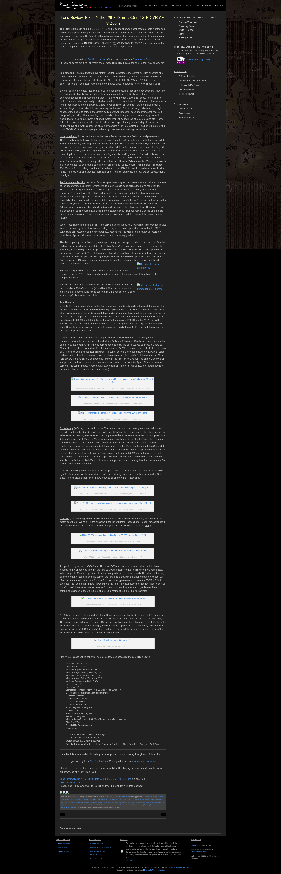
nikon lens (161, 802)
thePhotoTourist (125, 797)
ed (106, 799)
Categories (158, 5)
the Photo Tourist (126, 805)
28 (143, 797)
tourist (152, 805)
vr (160, 805)
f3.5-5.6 (127, 799)
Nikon (133, 802)
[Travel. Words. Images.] (86, 8)
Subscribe (174, 5)
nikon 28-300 (140, 802)
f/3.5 (117, 799)
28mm (161, 797)
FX (132, 799)
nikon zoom (74, 805)
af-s (72, 799)
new (152, 799)
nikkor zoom (126, 802)
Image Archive (201, 5)
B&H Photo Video (186, 117)
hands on (138, 799)
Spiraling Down (186, 25)
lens (148, 799)
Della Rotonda (186, 29)
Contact (189, 5)
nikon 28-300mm (151, 802)
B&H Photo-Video (97, 59)
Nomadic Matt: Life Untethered (192, 80)
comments (77, 799)
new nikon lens (70, 802)
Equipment (111, 799)
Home (145, 5)
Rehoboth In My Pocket (189, 84)
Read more (129, 861)
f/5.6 (121, 799)
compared (92, 799)
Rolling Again (186, 37)
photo (86, 805)
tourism (146, 805)
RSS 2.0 (114, 807)
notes (81, 805)
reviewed (116, 805)
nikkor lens (107, 802)
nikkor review (116, 802)
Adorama (137, 59)
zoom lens (69, 807)
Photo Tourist (93, 805)
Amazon (150, 59)
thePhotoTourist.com (70, 782)
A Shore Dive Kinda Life (189, 75)
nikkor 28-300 (85, 802)
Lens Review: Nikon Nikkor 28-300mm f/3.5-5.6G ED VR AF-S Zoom (95, 778)
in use (144, 799)
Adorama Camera (187, 108)
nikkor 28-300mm (97, 802)
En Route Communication (154, 869)
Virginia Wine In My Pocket (198, 59)
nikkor (78, 802)
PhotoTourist (103, 805)
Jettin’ (182, 33)
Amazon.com (184, 112)
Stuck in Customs (186, 89)
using (157, 805)
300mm (67, 799)
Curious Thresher (188, 22)
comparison (101, 799)
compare (85, 799)
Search (217, 5)
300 (62, 799)
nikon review (65, 805)
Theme (193, 845)
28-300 (147, 797)
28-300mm (154, 797)
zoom (63, 807)
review (110, 805)
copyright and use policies (178, 867)
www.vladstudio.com (199, 852)
